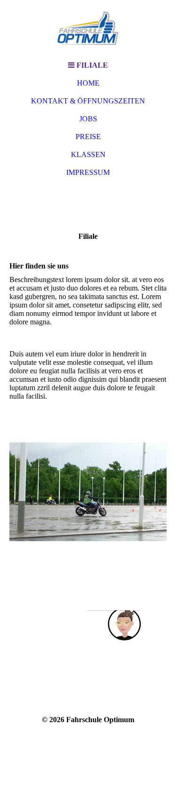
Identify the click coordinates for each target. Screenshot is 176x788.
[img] (88, 28)
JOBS (88, 119)
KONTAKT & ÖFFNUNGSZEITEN (88, 101)
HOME (88, 83)
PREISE (88, 137)
